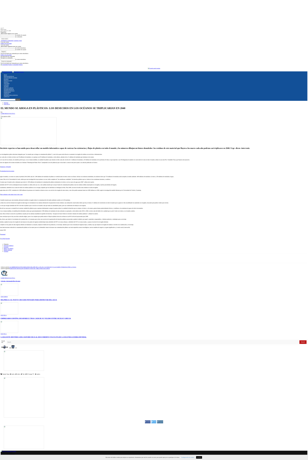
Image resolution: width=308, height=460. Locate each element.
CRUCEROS (6, 83)
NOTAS (6, 102)
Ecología (6, 247)
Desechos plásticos (8, 245)
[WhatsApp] (14, 259)
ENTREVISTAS (7, 92)
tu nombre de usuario (20, 35)
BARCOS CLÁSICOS (8, 88)
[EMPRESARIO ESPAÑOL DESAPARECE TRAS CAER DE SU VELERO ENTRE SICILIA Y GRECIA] (9, 314)
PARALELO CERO (8, 80)
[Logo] (6, 72)
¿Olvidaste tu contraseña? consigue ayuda (11, 40)
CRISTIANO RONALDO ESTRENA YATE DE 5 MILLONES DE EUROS (30, 268)
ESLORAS (6, 79)
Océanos (6, 251)
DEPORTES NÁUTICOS (9, 90)
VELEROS (6, 86)
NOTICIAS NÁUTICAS (9, 76)
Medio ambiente (8, 250)
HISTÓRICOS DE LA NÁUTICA (11, 95)
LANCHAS (6, 85)
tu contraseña (18, 36)
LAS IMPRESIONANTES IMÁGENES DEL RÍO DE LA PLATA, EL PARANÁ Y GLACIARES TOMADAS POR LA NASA (42, 267)
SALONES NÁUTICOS (9, 89)
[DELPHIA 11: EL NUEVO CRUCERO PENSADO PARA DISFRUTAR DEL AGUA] (9, 295)
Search (303, 342)
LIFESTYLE (6, 93)
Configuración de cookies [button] (187, 457)
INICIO (5, 74)
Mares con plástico (8, 248)
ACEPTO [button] (199, 457)
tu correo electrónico (20, 48)
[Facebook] (3, 259)
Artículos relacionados (7, 281)
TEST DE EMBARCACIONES (10, 77)
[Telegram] (20, 259)
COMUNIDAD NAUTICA (8, 113)
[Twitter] (9, 259)
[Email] (26, 259)
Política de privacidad (6, 43)
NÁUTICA (6, 82)
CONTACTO (6, 96)
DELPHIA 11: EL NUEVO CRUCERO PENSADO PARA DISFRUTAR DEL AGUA (29, 300)
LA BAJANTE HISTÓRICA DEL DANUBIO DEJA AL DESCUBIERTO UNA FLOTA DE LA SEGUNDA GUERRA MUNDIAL (44, 337)
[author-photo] (4, 276)
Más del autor (16, 281)
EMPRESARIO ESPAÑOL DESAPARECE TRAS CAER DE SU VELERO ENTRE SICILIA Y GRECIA (36, 318)
